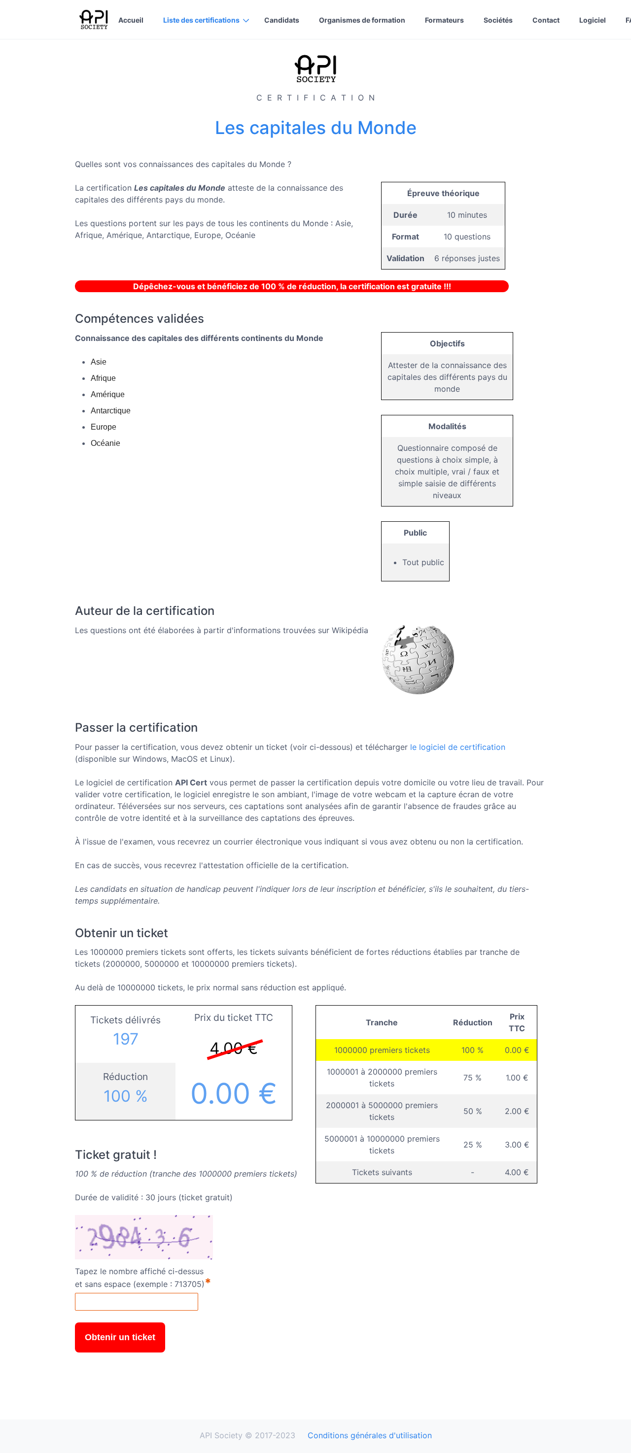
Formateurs (444, 20)
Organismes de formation (362, 20)
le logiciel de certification (457, 747)
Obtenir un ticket (120, 1337)
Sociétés (498, 20)
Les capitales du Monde (316, 127)
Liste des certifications (201, 20)
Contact (546, 20)
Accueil (130, 20)
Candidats (281, 20)
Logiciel (592, 20)
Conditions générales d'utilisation (370, 1435)
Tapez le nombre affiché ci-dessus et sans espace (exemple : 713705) (143, 1278)
